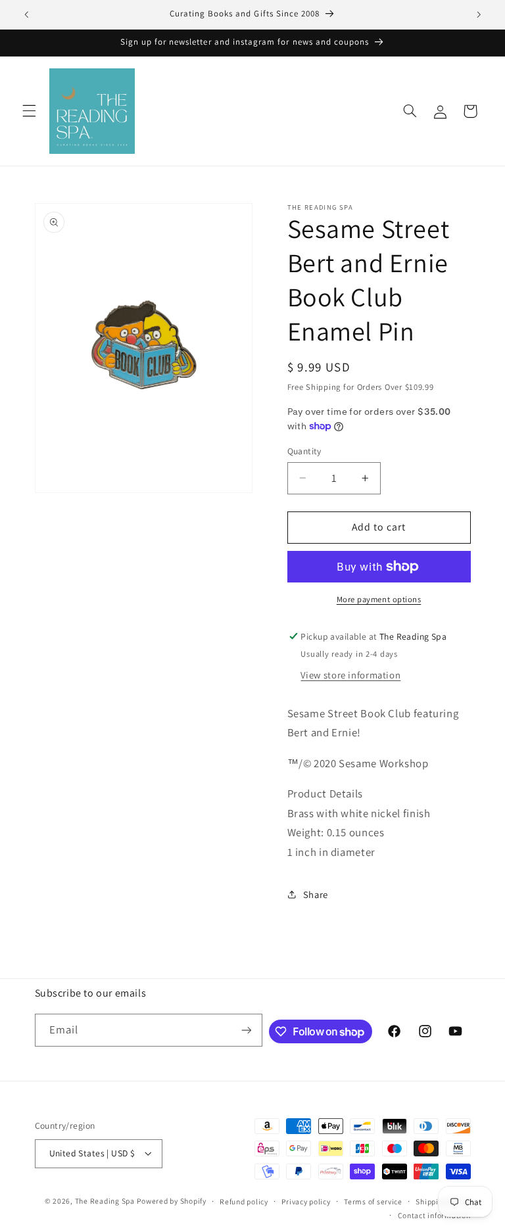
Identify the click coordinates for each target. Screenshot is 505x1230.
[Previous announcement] (26, 14)
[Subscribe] (246, 1030)
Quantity (304, 451)
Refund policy (244, 1201)
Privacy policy (305, 1201)
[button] (29, 111)
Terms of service (373, 1201)
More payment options (379, 599)
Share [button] (315, 894)
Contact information (434, 1215)
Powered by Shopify (171, 1201)
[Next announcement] (478, 14)
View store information (350, 675)
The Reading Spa (105, 1201)
